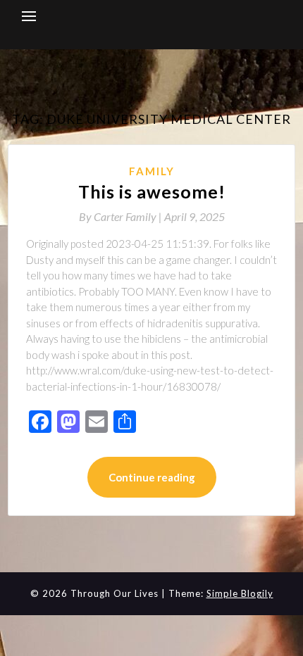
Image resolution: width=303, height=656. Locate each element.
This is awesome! (151, 191)
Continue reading (152, 477)
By (121, 216)
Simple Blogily (239, 593)
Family (152, 171)
